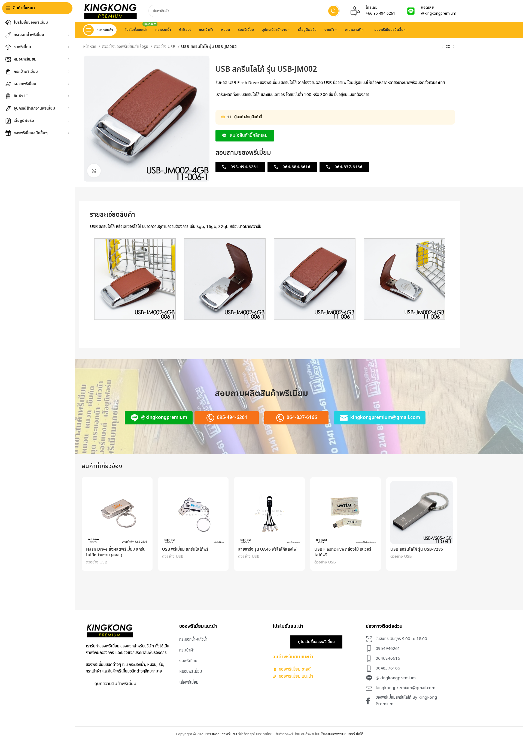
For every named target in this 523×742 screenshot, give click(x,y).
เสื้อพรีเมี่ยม (188, 682)
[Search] (333, 11)
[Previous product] (442, 47)
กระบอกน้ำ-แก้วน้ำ (193, 639)
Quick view (144, 490)
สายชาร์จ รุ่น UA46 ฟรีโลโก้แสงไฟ (267, 549)
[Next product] (453, 47)
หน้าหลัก (90, 47)
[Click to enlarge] (94, 170)
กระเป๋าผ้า (186, 650)
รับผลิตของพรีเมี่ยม (223, 734)
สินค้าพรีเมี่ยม (124, 683)
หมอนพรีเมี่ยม (190, 671)
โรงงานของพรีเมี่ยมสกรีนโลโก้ (342, 734)
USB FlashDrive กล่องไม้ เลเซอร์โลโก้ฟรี (342, 552)
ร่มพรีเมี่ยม (188, 661)
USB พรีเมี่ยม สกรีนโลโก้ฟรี (185, 549)
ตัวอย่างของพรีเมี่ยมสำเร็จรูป (125, 47)
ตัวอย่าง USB (165, 47)
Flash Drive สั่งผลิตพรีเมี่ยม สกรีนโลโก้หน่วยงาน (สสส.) (115, 552)
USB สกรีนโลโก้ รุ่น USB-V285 (416, 549)
